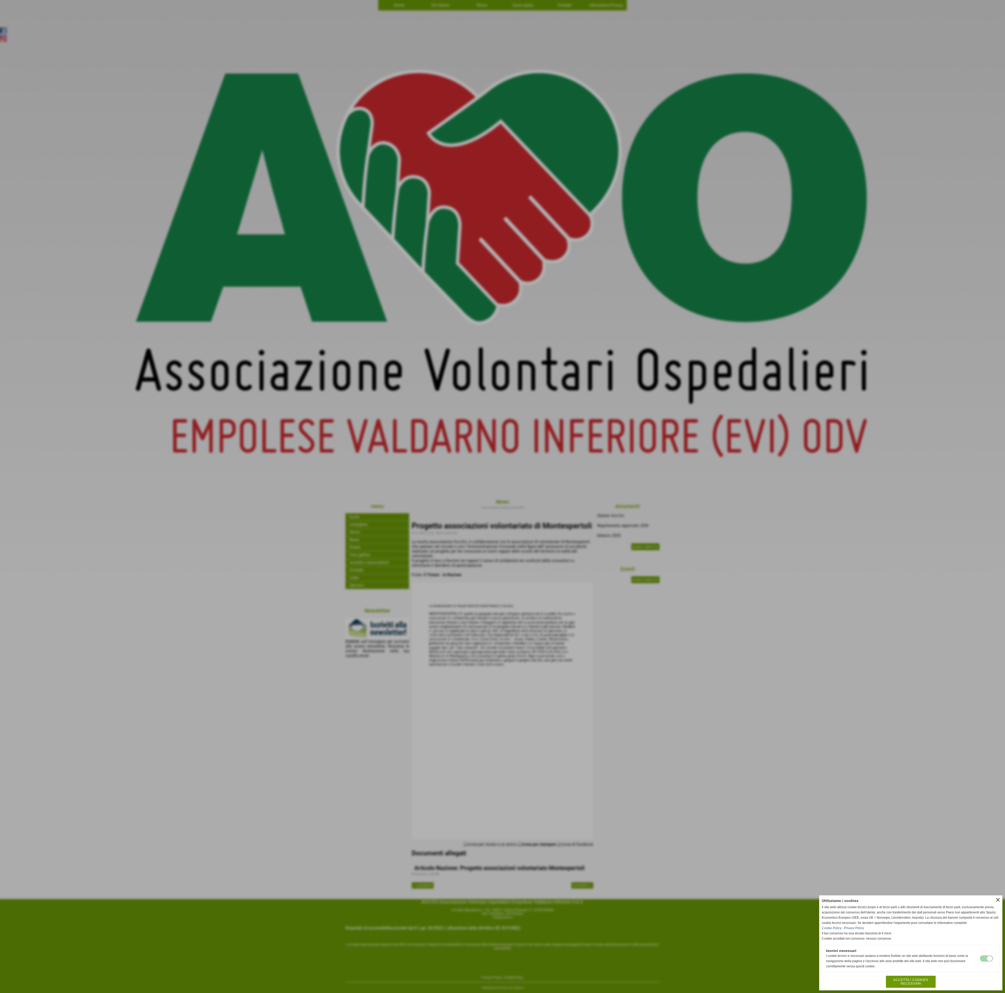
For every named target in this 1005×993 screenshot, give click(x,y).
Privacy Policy (854, 928)
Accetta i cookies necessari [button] (910, 981)
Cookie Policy (831, 928)
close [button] (998, 900)
